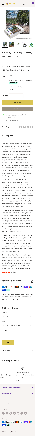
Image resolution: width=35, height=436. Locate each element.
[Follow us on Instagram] (10, 413)
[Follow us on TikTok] (21, 413)
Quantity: (5, 95)
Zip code (4, 330)
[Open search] (24, 4)
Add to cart (17, 103)
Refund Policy (6, 350)
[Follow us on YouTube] (18, 413)
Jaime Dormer (6, 57)
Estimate (8, 342)
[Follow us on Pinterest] (14, 413)
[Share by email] (31, 127)
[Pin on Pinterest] (24, 127)
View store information (11, 120)
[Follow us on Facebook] (3, 413)
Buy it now (17, 109)
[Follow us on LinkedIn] (25, 413)
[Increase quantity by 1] (21, 96)
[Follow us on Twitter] (7, 413)
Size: (16, 66)
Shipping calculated (23, 87)
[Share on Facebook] (20, 127)
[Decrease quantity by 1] (11, 96)
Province (4, 321)
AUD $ (4, 404)
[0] (31, 4)
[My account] (27, 4)
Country (4, 312)
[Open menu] (3, 4)
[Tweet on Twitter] (28, 127)
